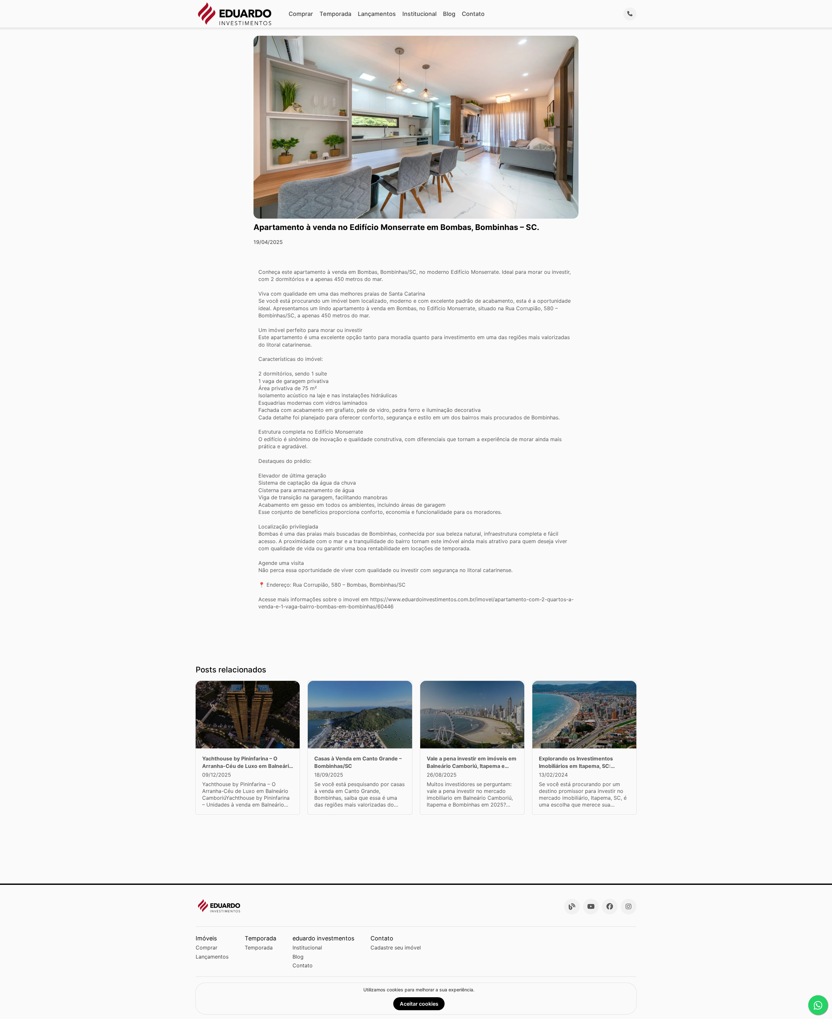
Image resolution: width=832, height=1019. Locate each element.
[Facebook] (610, 906)
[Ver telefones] (629, 13)
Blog (449, 13)
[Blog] (572, 906)
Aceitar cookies (419, 1003)
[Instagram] (628, 906)
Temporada (335, 13)
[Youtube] (591, 906)
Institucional (419, 13)
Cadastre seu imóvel (395, 947)
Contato (473, 13)
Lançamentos (377, 13)
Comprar (301, 13)
